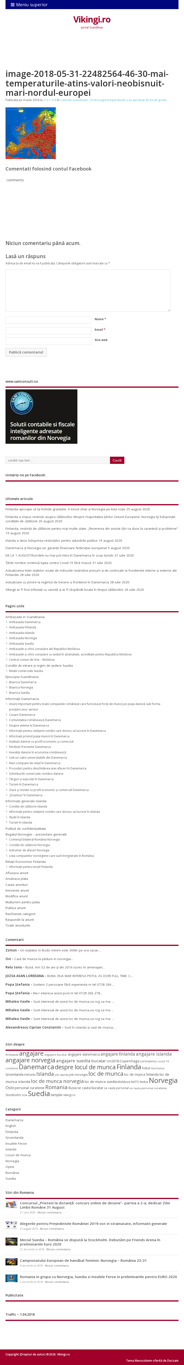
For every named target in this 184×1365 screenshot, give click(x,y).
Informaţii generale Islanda (26, 801)
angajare (31, 1053)
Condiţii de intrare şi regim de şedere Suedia (39, 665)
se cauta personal (116, 1088)
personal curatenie (30, 1087)
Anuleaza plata (17, 878)
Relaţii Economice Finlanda (26, 861)
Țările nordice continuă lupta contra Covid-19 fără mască (48, 563)
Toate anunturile (18, 925)
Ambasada (12, 1054)
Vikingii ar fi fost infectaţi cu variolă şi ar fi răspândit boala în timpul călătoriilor (65, 589)
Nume (100, 319)
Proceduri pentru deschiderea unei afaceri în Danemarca (47, 768)
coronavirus (148, 1061)
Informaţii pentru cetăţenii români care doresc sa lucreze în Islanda (54, 812)
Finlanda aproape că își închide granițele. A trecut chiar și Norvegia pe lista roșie (65, 509)
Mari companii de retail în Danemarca (34, 763)
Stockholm (13, 1095)
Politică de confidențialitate (26, 828)
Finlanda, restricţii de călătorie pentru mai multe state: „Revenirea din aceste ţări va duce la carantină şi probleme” (92, 528)
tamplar (57, 1094)
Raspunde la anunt (20, 919)
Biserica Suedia (19, 693)
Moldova (124, 1082)
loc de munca (105, 1073)
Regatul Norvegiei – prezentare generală (36, 834)
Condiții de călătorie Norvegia (29, 845)
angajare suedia (73, 1061)
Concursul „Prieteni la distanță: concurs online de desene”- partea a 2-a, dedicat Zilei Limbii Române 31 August (95, 1205)
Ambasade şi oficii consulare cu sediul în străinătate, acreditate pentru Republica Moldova (70, 654)
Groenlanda (14, 1074)
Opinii (10, 1167)
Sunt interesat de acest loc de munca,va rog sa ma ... (73, 1001)
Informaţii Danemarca (22, 699)
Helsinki (30, 1075)
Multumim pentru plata (23, 902)
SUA (24, 1095)
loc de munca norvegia (57, 1081)
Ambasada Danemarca (24, 622)
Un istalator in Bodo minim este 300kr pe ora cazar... (60, 950)
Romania (56, 1087)
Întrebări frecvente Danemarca (30, 747)
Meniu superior (32, 4)
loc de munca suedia (101, 1081)
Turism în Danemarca (23, 784)
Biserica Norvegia (21, 687)
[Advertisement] (93, 53)
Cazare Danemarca (22, 715)
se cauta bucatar (90, 1088)
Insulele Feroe (16, 1143)
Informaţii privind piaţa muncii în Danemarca (39, 736)
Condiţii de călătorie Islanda (28, 806)
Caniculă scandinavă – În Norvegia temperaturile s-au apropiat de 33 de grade (113, 100)
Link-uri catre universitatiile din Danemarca (38, 758)
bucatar (98, 1061)
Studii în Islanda (19, 817)
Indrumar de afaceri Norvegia (29, 850)
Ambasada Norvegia (23, 638)
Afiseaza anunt (17, 873)
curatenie (12, 1068)
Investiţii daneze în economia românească (37, 752)
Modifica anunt (17, 896)
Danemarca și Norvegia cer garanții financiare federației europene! (56, 548)
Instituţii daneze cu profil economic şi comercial (41, 741)
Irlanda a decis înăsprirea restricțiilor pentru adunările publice (52, 540)
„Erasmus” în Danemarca (25, 795)
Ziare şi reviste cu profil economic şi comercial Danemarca (49, 790)
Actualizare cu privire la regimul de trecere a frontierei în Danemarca (57, 582)
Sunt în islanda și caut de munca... (89, 1027)
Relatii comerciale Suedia (26, 671)
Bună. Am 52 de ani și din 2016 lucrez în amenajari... (64, 967)
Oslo (10, 1087)
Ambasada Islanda (21, 633)
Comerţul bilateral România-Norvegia (34, 839)
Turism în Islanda (20, 822)
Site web (101, 340)
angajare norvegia (30, 1060)
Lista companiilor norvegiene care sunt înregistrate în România (51, 856)
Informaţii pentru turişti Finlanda (31, 867)
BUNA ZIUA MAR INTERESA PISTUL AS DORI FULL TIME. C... (90, 976)
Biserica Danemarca (22, 682)
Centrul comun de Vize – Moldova (32, 660)
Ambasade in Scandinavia (25, 617)
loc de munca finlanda (141, 1074)
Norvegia (163, 1080)
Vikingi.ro (91, 19)
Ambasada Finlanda (22, 627)
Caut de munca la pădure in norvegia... (43, 959)
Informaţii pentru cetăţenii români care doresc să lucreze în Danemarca (57, 731)
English (11, 1126)
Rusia (72, 1088)
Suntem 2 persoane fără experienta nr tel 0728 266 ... (74, 984)
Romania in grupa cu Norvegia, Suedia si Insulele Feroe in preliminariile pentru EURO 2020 (98, 1276)
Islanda (45, 1073)
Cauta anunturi (17, 884)
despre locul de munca (85, 1067)
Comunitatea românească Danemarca (35, 720)
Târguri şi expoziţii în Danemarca (31, 779)
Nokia (144, 1082)
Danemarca (36, 1066)
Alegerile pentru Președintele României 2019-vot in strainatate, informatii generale (93, 1223)
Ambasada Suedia (21, 644)
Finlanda (128, 1066)
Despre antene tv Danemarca (29, 725)
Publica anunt (16, 908)
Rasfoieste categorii (20, 914)
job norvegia (78, 1074)
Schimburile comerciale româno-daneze (36, 774)
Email (100, 330)
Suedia (39, 1093)
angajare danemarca (84, 1054)
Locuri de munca (18, 1155)
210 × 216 (49, 100)
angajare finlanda (118, 1054)
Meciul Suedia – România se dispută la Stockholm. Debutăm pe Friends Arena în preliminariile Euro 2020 (90, 1241)
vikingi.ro (69, 1095)
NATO (135, 1082)
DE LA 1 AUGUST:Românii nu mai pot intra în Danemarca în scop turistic (60, 555)
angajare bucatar (55, 1054)
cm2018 (113, 1061)
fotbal (146, 1068)
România (12, 1173)
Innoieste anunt (17, 890)
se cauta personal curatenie (148, 1088)
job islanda (62, 1074)
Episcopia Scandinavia (22, 677)
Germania (157, 1068)
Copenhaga (129, 1060)
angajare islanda (154, 1054)
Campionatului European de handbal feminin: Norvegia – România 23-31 (83, 1260)
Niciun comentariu (50, 1212)
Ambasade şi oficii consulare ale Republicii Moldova (44, 649)
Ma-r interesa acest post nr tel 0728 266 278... (67, 993)
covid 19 (163, 1061)
